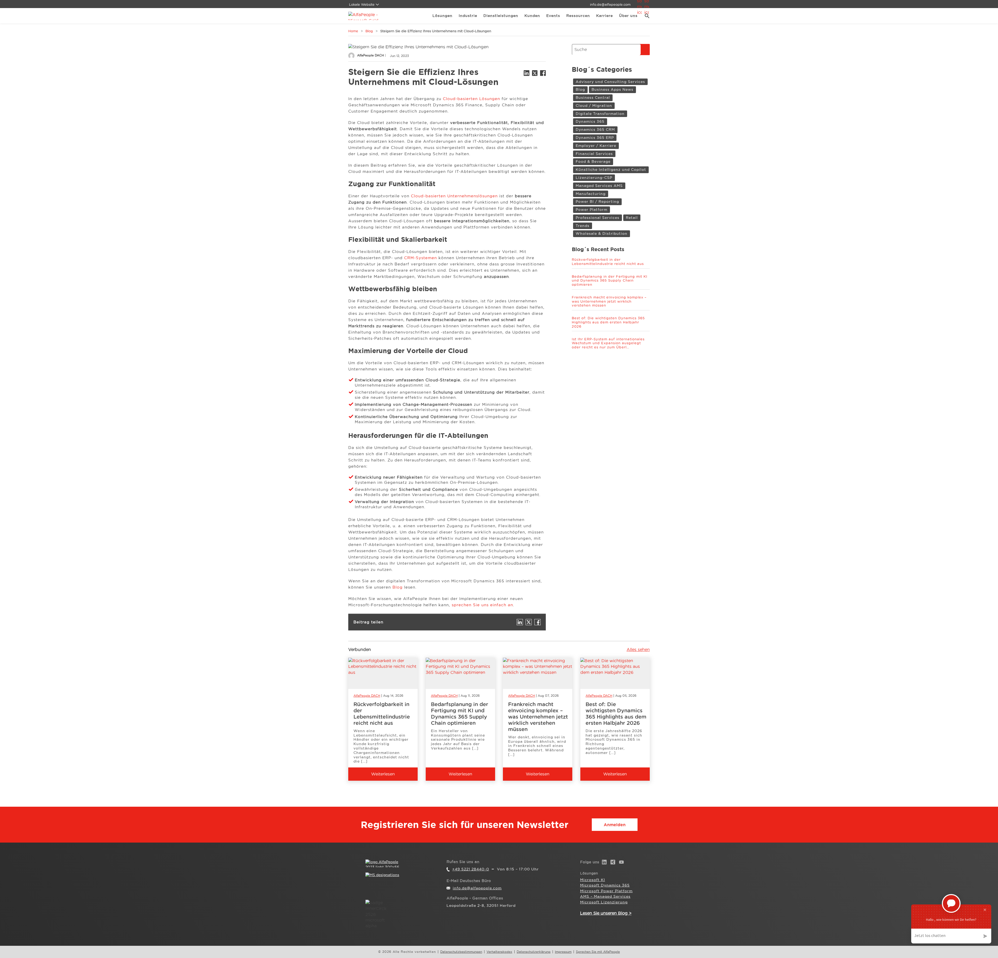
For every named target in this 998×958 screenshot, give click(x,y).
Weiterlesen (383, 774)
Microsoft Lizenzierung (604, 902)
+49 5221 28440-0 (470, 869)
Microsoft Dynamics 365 (605, 885)
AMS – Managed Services (605, 896)
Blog (369, 31)
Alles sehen (638, 649)
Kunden (532, 16)
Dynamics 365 (590, 121)
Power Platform (591, 209)
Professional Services (597, 218)
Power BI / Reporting (597, 201)
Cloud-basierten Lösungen (471, 98)
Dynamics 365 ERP (595, 137)
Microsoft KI (592, 880)
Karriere (604, 16)
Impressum (563, 951)
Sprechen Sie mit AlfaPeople (598, 951)
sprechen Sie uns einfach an (482, 605)
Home (353, 31)
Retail (632, 218)
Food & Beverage (593, 161)
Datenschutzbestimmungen (461, 951)
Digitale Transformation (600, 114)
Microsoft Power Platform (606, 891)
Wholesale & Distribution (601, 233)
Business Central (593, 97)
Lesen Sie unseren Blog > (606, 913)
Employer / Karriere (596, 146)
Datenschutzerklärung (533, 951)
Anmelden (615, 824)
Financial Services (594, 154)
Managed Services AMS (599, 186)
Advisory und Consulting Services (610, 82)
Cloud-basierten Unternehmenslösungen (454, 196)
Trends (582, 226)
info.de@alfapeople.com (610, 4)
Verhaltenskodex (499, 951)
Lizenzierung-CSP (594, 177)
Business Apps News (612, 89)
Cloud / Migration (594, 105)
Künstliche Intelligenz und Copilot (611, 169)
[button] (645, 16)
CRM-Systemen (420, 258)
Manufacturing (591, 194)
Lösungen (442, 16)
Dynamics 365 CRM (595, 129)
